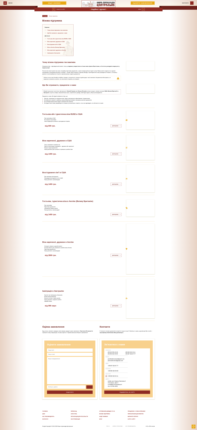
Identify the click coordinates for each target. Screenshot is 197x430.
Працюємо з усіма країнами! (136, 411)
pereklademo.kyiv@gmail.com (116, 359)
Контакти (45, 419)
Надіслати (70, 392)
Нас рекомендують (48, 416)
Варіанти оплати (133, 416)
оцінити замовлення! (143, 3)
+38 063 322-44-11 (130, 352)
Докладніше (115, 125)
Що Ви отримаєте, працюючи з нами (57, 33)
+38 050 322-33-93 (112, 354)
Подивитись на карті (127, 392)
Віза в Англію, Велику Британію (56, 47)
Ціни (43, 413)
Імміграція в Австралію (53, 53)
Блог (100, 419)
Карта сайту (131, 419)
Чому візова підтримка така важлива (57, 30)
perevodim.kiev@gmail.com (115, 360)
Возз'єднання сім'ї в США (54, 44)
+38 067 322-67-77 (130, 354)
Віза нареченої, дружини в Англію (56, 50)
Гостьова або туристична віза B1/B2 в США (59, 38)
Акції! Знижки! (54, 3)
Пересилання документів (135, 413)
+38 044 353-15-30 (112, 352)
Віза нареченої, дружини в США (56, 41)
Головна (45, 16)
